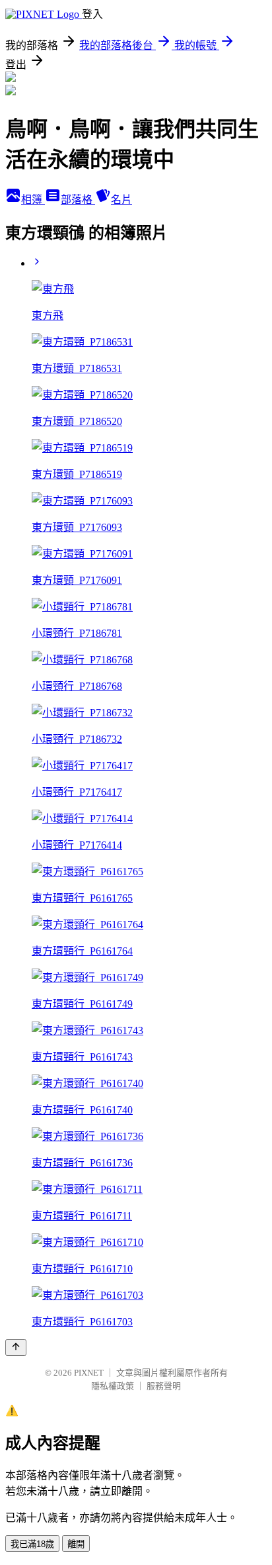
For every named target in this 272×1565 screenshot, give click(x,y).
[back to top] (15, 1347)
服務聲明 (164, 1386)
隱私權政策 (112, 1386)
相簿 (33, 199)
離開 (76, 1544)
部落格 (78, 199)
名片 (121, 199)
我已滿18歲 (32, 1544)
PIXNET (89, 1373)
